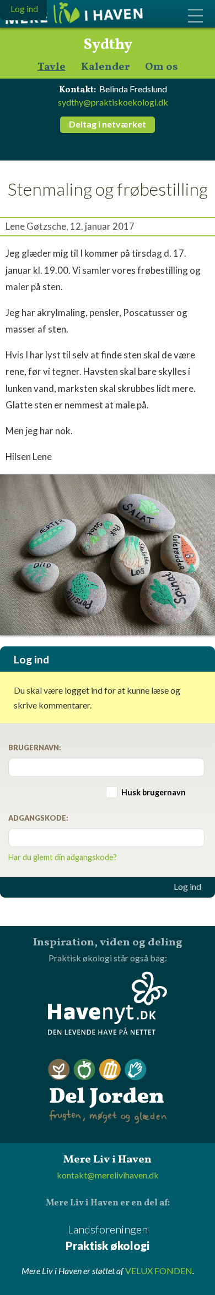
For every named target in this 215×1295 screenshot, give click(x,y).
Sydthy (107, 45)
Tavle (51, 67)
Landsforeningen (107, 1237)
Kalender (105, 67)
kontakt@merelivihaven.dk (108, 1175)
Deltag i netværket (107, 124)
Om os (161, 67)
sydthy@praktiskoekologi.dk (113, 102)
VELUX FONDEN (158, 1270)
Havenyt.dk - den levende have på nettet (107, 1003)
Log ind (187, 886)
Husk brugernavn (153, 792)
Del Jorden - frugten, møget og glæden (107, 1091)
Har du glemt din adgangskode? (62, 857)
